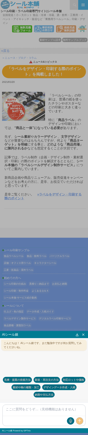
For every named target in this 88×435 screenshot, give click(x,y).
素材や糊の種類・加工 (26, 387)
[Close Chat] (83, 334)
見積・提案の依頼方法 (17, 379)
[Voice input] (70, 421)
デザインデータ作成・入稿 (59, 387)
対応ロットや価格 (73, 379)
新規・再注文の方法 (47, 379)
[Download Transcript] (77, 334)
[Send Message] (79, 421)
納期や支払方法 (44, 394)
